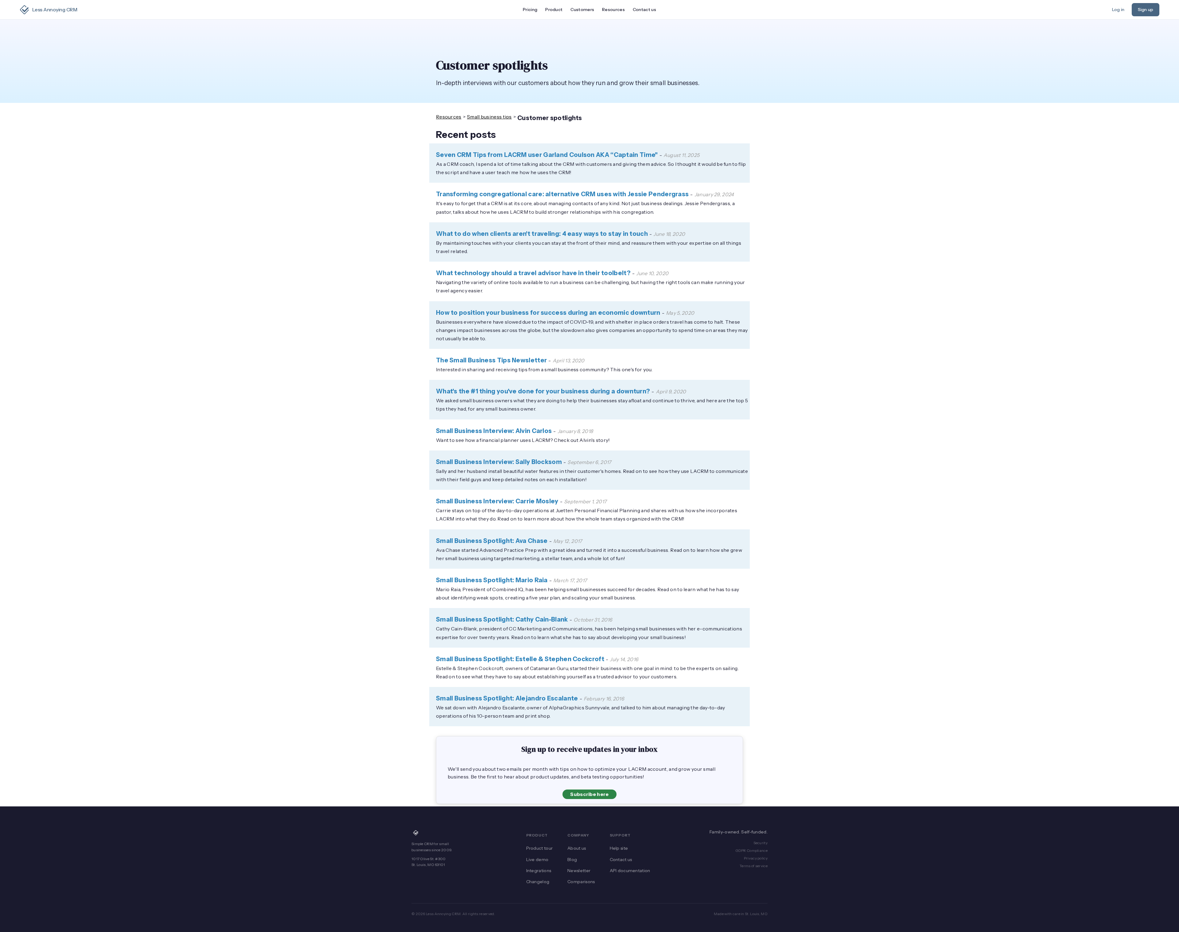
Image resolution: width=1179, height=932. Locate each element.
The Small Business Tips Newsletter (491, 360)
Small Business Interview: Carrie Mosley (497, 501)
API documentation (630, 870)
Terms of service (754, 866)
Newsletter (578, 870)
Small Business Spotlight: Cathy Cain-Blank (502, 619)
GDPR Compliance (751, 850)
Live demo (537, 859)
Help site (619, 848)
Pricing (530, 9)
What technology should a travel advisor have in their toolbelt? (533, 273)
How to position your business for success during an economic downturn (548, 312)
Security (760, 842)
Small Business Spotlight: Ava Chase (492, 540)
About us (576, 848)
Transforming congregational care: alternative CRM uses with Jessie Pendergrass (562, 194)
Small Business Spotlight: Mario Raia (492, 580)
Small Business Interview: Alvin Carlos (494, 431)
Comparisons (581, 881)
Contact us (644, 9)
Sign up (1145, 9)
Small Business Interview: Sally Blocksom (499, 462)
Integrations (538, 870)
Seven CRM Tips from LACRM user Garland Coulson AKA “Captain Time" (547, 154)
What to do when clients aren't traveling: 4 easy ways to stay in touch (542, 233)
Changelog (538, 881)
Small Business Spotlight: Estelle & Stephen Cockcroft (520, 659)
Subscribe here (589, 794)
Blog (572, 859)
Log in (1118, 9)
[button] (553, 10)
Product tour (539, 848)
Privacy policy (756, 858)
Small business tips (489, 117)
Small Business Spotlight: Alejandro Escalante (507, 698)
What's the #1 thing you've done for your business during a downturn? (543, 391)
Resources (448, 117)
